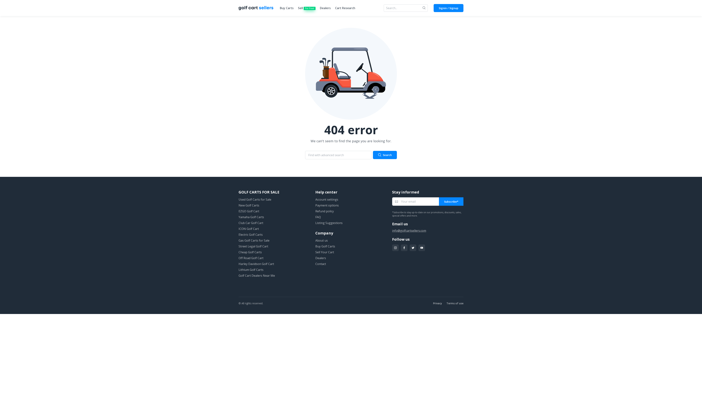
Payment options (327, 205)
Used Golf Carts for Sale (255, 200)
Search (387, 155)
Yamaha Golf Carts (251, 217)
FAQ (318, 217)
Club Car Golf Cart (251, 223)
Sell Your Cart (324, 252)
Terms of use (454, 303)
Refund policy (324, 211)
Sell (306, 8)
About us (321, 240)
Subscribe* (451, 201)
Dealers (325, 8)
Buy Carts (287, 8)
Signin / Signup (448, 8)
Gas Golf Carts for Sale (254, 240)
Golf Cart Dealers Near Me (257, 276)
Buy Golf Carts (325, 246)
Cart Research (345, 8)
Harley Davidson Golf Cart (256, 264)
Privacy (437, 303)
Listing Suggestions (329, 223)
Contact (320, 264)
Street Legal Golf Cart (253, 246)
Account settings (326, 200)
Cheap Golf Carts (250, 252)
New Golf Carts (249, 205)
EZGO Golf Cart (249, 211)
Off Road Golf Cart (251, 258)
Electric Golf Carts (251, 235)
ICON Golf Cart (249, 229)
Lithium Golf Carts (251, 270)
